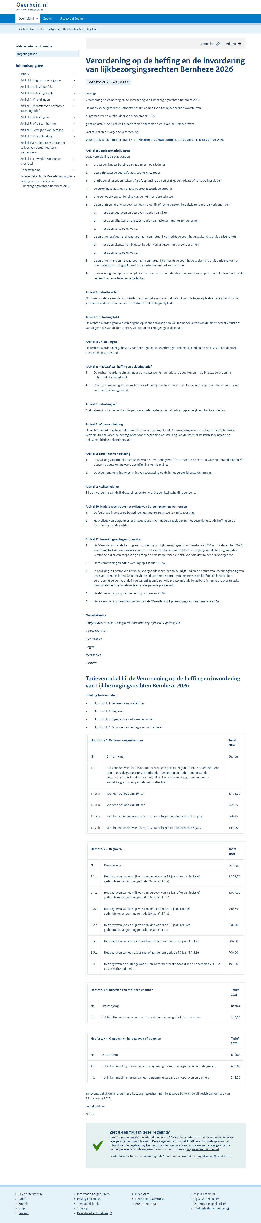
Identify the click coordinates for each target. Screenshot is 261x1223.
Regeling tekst (27, 54)
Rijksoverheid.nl (204, 1199)
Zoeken (48, 18)
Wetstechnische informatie (34, 46)
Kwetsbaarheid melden (92, 1213)
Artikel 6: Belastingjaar (35, 117)
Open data (142, 1194)
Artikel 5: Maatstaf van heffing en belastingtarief (42, 108)
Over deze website (31, 1194)
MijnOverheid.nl (204, 1194)
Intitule (25, 74)
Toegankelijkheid (88, 1204)
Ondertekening (30, 170)
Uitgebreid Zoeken (72, 18)
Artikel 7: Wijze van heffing (38, 123)
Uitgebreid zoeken (73, 29)
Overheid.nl (26, 20)
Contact (24, 1199)
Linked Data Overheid (149, 1199)
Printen (231, 44)
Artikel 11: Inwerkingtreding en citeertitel (41, 161)
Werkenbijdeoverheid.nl (209, 1208)
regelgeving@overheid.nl (214, 1156)
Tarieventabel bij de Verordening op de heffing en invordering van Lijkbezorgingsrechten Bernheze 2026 (46, 181)
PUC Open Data (145, 1204)
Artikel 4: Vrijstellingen (35, 99)
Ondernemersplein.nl (208, 1204)
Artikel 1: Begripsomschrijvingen (41, 80)
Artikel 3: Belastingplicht (36, 93)
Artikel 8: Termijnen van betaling (41, 130)
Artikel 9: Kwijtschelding (36, 136)
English (23, 1204)
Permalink (207, 44)
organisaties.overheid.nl (203, 1149)
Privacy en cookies (89, 1199)
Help (22, 1208)
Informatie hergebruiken (93, 1194)
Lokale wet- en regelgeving (44, 29)
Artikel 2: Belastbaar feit (36, 87)
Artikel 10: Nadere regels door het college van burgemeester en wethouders (42, 147)
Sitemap (82, 1208)
